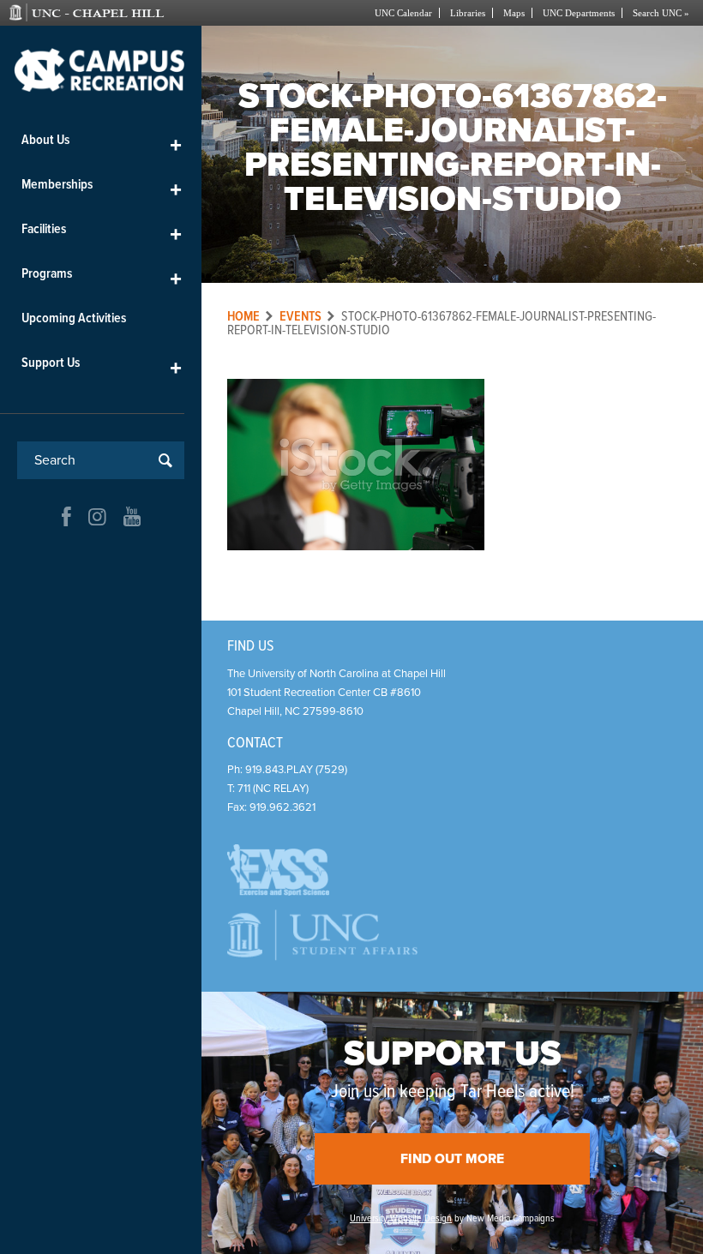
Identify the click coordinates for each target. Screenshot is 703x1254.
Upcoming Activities (73, 318)
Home (243, 317)
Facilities (101, 232)
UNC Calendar (403, 13)
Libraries (467, 13)
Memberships (101, 188)
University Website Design (401, 1219)
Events (300, 317)
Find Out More (452, 1159)
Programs (101, 277)
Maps (514, 13)
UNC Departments (579, 13)
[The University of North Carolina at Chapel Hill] (109, 13)
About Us (101, 143)
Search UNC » (661, 13)
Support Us (101, 366)
